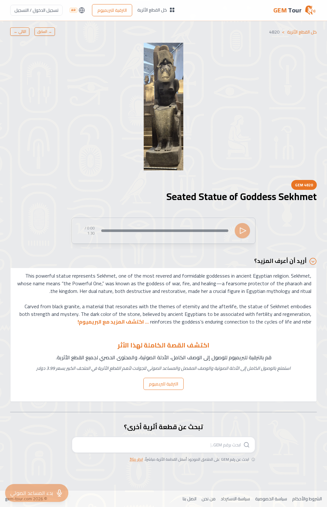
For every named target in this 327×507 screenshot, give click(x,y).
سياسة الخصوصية (271, 499)
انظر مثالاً (136, 459)
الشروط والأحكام (307, 499)
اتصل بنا (189, 499)
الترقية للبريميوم (112, 10)
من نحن (209, 499)
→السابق (44, 31)
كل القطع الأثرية (152, 10)
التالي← (20, 31)
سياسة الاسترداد (235, 499)
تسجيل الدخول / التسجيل (36, 10)
